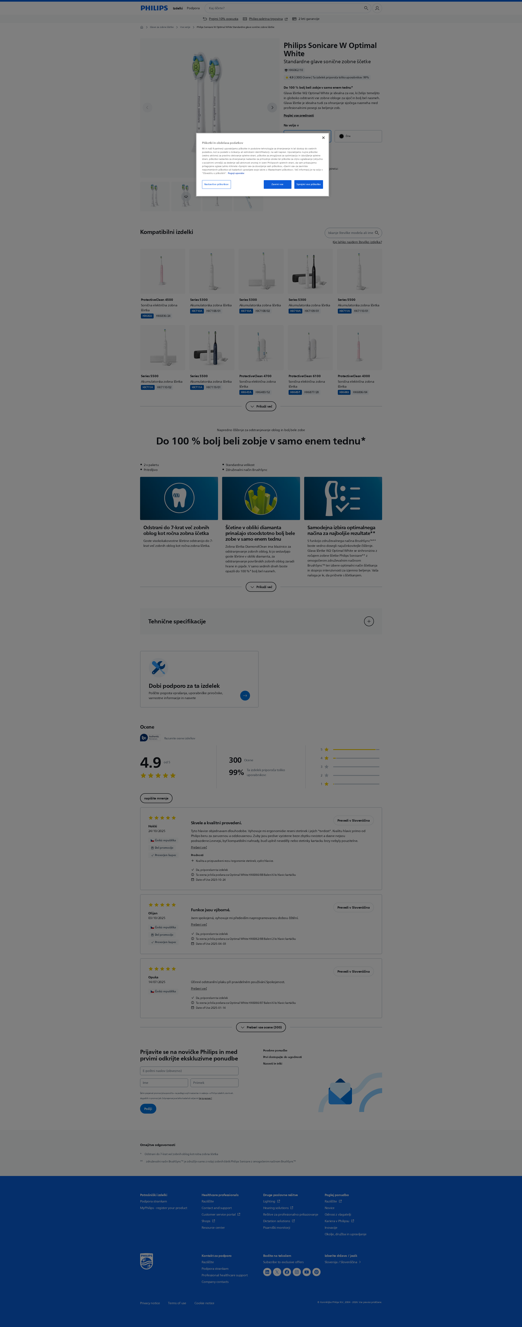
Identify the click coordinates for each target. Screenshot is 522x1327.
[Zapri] (323, 137)
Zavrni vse (277, 184)
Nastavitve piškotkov (216, 184)
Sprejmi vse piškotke (309, 184)
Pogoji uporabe (236, 173)
